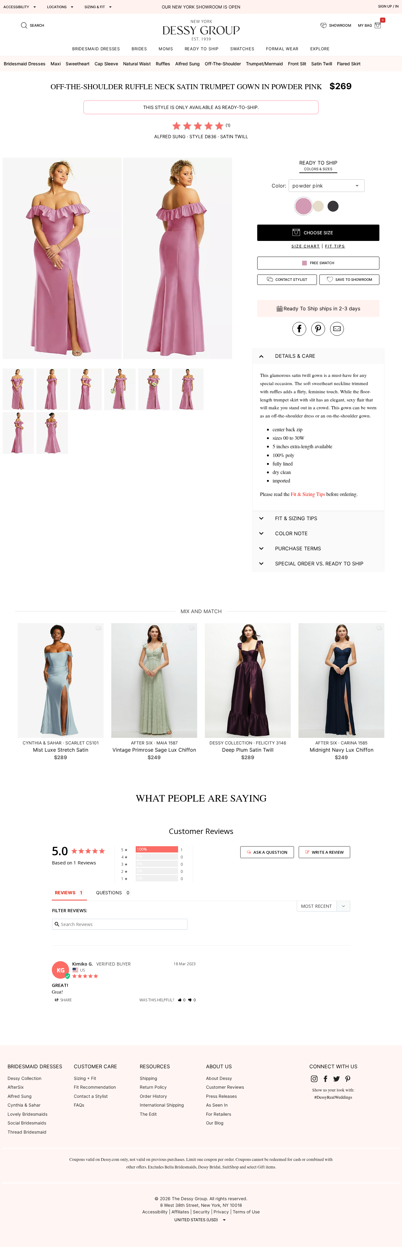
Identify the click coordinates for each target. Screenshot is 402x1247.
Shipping (148, 1078)
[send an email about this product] (337, 329)
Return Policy (153, 1087)
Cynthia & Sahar (24, 1105)
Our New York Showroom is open (201, 6)
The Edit (148, 1114)
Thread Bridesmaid (27, 1132)
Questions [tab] (109, 892)
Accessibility (155, 1211)
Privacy (221, 1211)
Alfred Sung (19, 1096)
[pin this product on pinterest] (318, 329)
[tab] (318, 165)
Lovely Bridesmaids (27, 1114)
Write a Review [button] (328, 852)
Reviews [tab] (65, 892)
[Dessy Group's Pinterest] (350, 1078)
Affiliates (180, 1211)
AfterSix (16, 1087)
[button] (63, 259)
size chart (305, 246)
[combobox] (321, 185)
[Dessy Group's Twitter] (339, 1078)
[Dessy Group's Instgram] (316, 1078)
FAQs (79, 1105)
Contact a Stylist (91, 1096)
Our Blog (214, 1122)
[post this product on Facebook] (299, 329)
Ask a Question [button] (270, 852)
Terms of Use (246, 1211)
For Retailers (218, 1114)
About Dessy (219, 1078)
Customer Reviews (225, 1087)
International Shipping (162, 1105)
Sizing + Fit (85, 1078)
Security (201, 1211)
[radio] (176, 126)
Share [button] (65, 1000)
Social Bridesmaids (27, 1122)
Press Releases (221, 1096)
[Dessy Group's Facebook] (328, 1078)
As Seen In (217, 1105)
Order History (153, 1096)
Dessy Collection (24, 1078)
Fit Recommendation (95, 1087)
